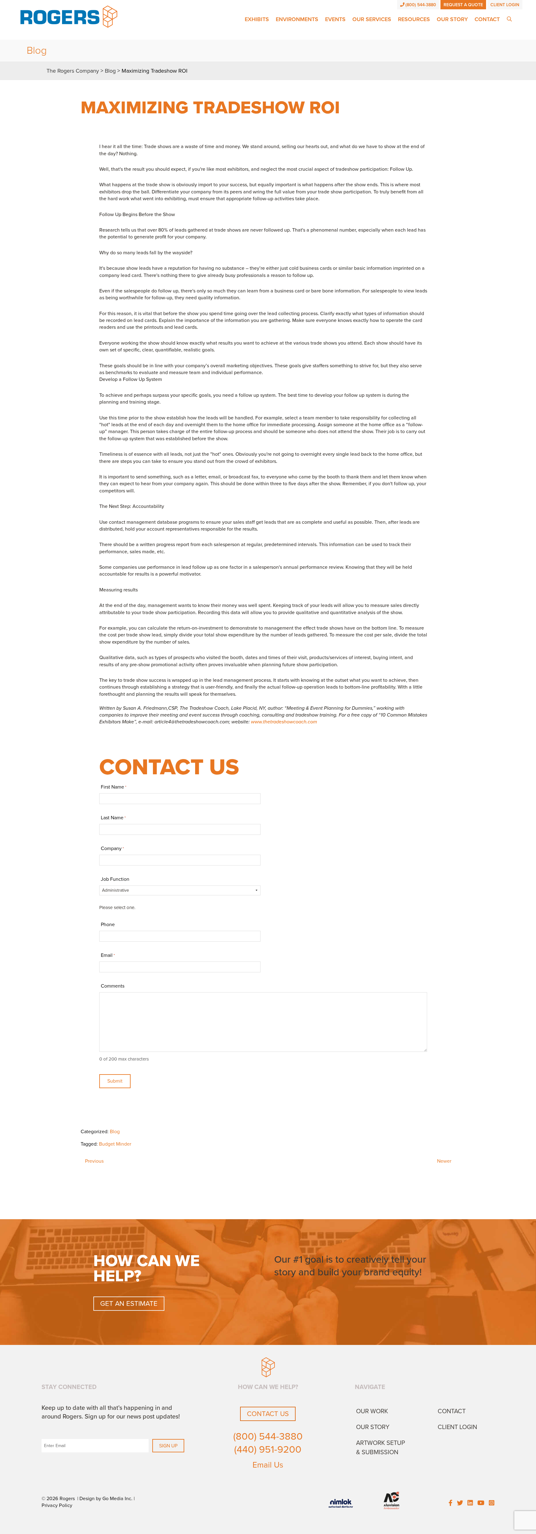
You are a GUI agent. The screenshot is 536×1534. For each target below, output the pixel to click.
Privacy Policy (57, 1505)
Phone (108, 924)
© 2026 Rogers (58, 1499)
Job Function (115, 879)
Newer (444, 1161)
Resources (414, 19)
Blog (115, 1132)
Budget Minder (115, 1144)
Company (112, 848)
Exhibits (257, 19)
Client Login (504, 4)
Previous (94, 1161)
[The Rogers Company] (68, 16)
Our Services (371, 19)
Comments (112, 986)
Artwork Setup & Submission (380, 1447)
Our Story (452, 19)
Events (335, 19)
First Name (113, 787)
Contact (487, 19)
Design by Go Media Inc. (105, 1499)
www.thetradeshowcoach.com (284, 722)
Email (108, 955)
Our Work (372, 1411)
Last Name (113, 818)
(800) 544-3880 (420, 4)
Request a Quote (463, 4)
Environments (297, 19)
